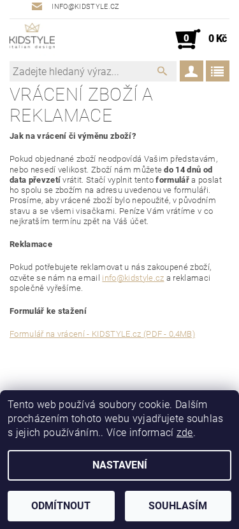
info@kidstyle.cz (133, 278)
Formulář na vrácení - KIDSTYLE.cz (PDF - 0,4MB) (102, 334)
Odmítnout (61, 506)
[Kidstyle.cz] (32, 39)
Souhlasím (177, 506)
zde (185, 433)
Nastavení (119, 465)
